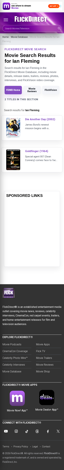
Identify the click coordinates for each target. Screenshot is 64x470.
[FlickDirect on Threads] (37, 431)
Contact (46, 446)
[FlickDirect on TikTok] (26, 431)
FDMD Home (13, 90)
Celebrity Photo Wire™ (15, 358)
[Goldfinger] (13, 151)
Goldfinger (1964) (36, 151)
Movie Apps (43, 344)
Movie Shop (43, 371)
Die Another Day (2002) (40, 119)
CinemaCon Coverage (15, 351)
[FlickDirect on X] (58, 431)
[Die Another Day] (13, 119)
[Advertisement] (32, 232)
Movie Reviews (32, 90)
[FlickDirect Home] (32, 19)
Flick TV (40, 351)
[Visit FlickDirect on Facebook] (47, 431)
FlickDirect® (51, 453)
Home (5, 37)
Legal (35, 446)
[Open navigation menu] (6, 20)
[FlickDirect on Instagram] (16, 431)
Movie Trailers (44, 358)
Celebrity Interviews (13, 364)
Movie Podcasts (11, 344)
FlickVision (51, 90)
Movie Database (19, 37)
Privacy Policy (20, 446)
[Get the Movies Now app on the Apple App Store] (32, 6)
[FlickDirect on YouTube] (6, 431)
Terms (5, 446)
